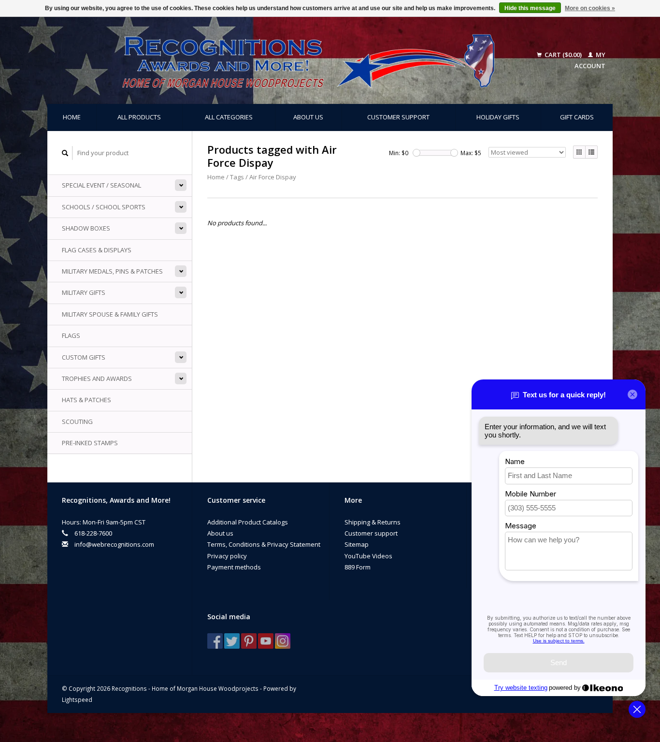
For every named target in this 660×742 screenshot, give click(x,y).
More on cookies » (590, 8)
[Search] (65, 153)
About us (308, 117)
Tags (237, 177)
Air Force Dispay (272, 177)
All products (139, 117)
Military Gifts (83, 292)
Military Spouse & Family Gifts (110, 314)
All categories (229, 117)
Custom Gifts (83, 357)
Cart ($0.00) (563, 54)
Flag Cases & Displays (96, 250)
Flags (71, 335)
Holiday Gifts (497, 117)
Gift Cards (577, 117)
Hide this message (530, 8)
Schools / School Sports (103, 207)
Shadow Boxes (86, 228)
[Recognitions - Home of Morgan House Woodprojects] (286, 60)
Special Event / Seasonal (101, 185)
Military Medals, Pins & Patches (112, 271)
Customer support (398, 117)
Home (72, 117)
